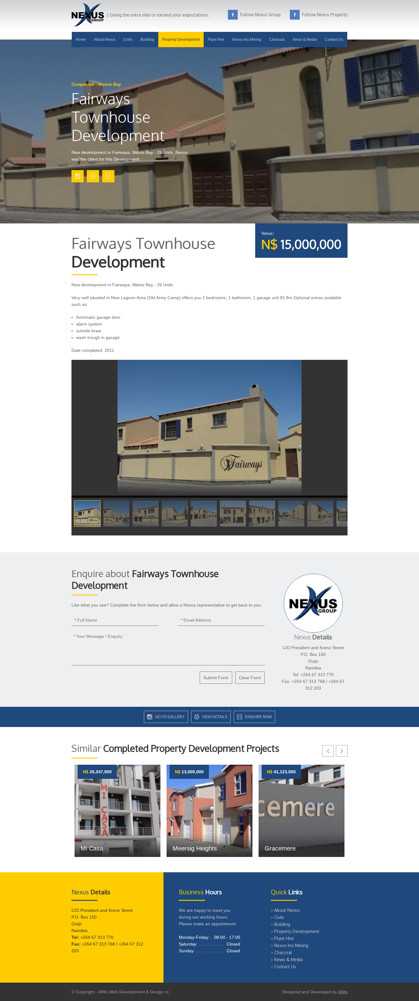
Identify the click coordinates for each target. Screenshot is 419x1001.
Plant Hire (216, 39)
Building (147, 39)
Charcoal (277, 39)
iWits (343, 991)
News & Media (305, 39)
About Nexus (104, 39)
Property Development (181, 39)
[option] (117, 811)
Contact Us (334, 39)
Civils (128, 39)
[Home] (87, 25)
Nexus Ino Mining (246, 39)
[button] (328, 751)
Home (81, 39)
